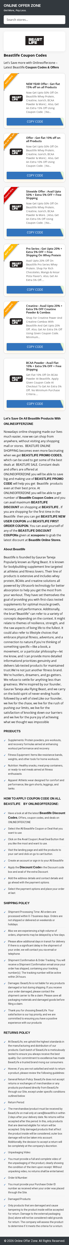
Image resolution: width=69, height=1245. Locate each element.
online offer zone (22, 5)
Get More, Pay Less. (15, 10)
